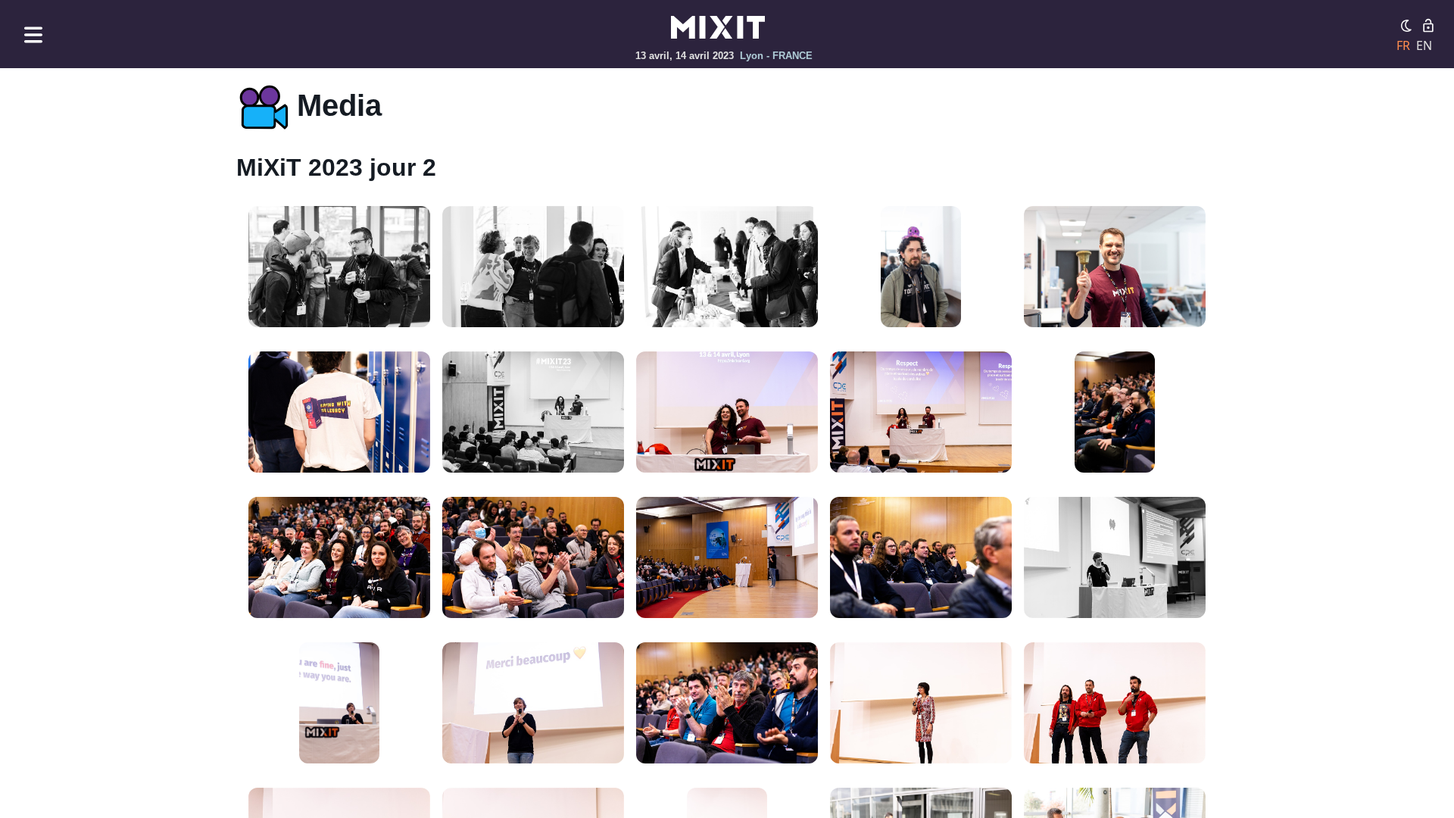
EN (1424, 45)
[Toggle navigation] (33, 34)
